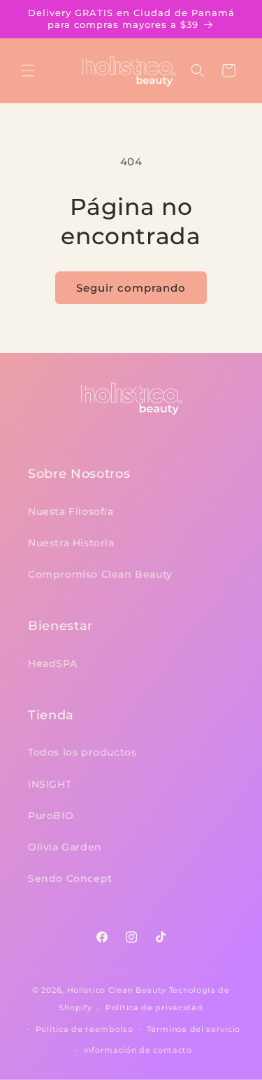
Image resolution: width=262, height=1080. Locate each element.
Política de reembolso (84, 1029)
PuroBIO (50, 815)
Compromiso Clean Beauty (100, 574)
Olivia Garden (65, 847)
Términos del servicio (193, 1029)
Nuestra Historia (71, 543)
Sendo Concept (70, 878)
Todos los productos (82, 752)
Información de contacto (138, 1050)
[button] (28, 70)
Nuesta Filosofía (71, 511)
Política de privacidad (154, 1007)
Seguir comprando (131, 287)
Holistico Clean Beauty (116, 990)
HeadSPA (52, 663)
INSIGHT (49, 784)
